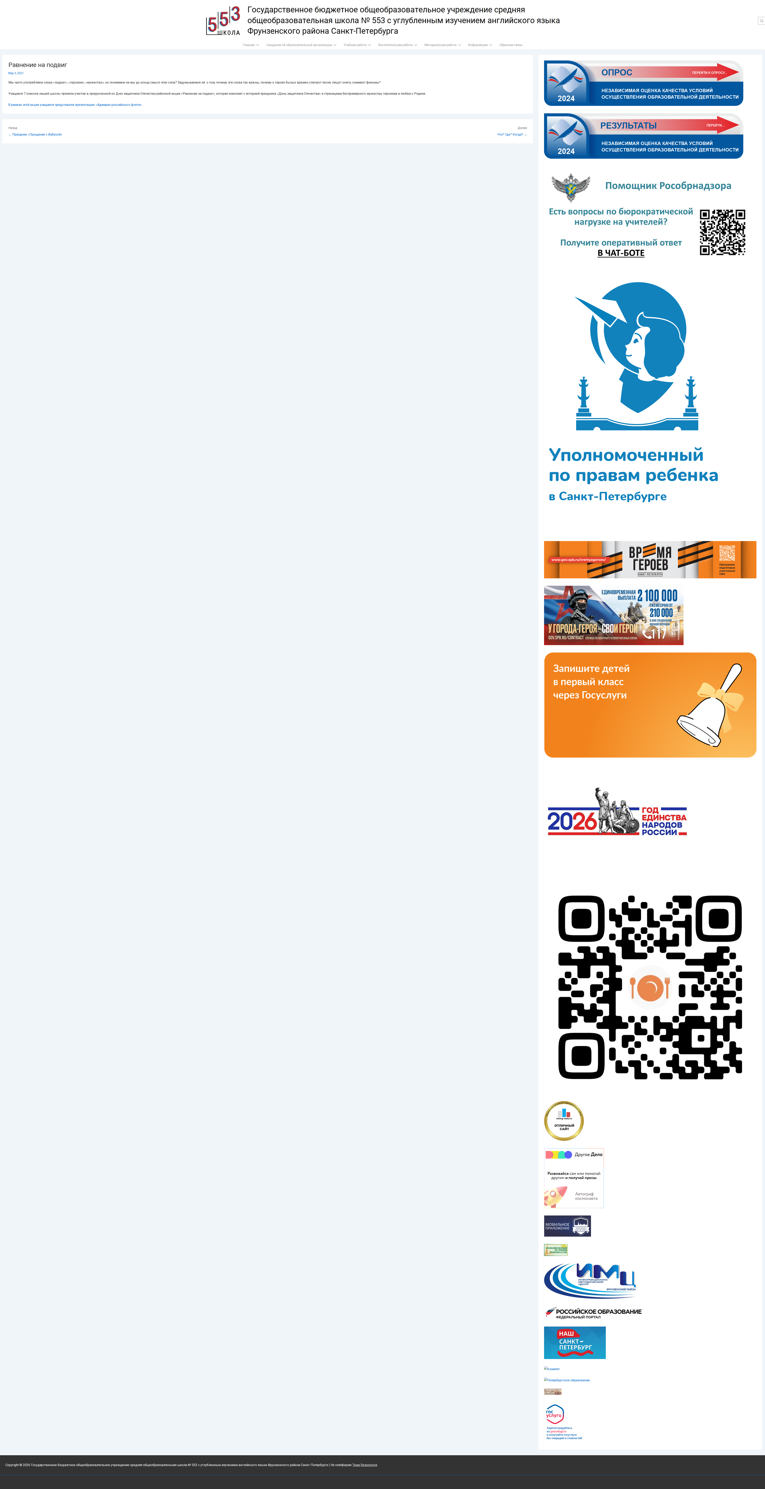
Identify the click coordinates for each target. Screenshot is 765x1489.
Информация (478, 45)
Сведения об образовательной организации (299, 45)
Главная (249, 45)
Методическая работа (440, 45)
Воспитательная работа (395, 45)
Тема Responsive (364, 1465)
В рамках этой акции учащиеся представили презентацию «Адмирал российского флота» (75, 105)
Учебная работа (355, 45)
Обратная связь (511, 45)
